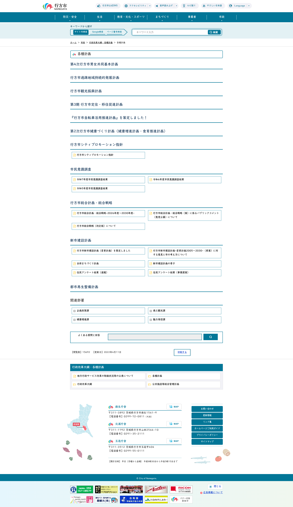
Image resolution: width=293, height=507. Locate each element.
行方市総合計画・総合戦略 (91, 203)
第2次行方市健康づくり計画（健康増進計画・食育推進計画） (118, 131)
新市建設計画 (80, 241)
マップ (174, 406)
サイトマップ (207, 442)
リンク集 (207, 422)
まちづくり (162, 17)
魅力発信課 (159, 319)
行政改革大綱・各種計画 (101, 43)
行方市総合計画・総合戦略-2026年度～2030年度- (105, 213)
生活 (99, 17)
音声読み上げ (166, 6)
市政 (221, 17)
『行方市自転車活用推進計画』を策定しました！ (108, 118)
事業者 (192, 17)
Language (239, 6)
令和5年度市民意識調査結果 (92, 188)
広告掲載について (213, 492)
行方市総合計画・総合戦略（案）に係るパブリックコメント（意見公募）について (186, 215)
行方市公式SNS (110, 6)
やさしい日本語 (214, 6)
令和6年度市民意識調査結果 (168, 179)
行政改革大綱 (84, 384)
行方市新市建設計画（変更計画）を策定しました (103, 251)
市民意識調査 (80, 169)
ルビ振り (191, 6)
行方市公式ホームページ (55, 6)
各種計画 (157, 376)
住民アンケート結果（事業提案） (171, 272)
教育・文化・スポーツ (131, 17)
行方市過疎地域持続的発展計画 (94, 78)
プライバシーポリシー (207, 435)
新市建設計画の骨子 (164, 263)
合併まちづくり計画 (88, 263)
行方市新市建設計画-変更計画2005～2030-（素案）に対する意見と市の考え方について (185, 253)
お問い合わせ (207, 409)
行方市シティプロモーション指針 (96, 145)
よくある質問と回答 (89, 335)
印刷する (182, 352)
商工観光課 (159, 311)
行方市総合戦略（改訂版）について (96, 226)
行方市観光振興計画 (86, 91)
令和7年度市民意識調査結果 (92, 179)
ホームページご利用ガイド (207, 429)
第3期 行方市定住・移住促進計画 (96, 105)
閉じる (217, 486)
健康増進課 (83, 319)
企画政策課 (83, 311)
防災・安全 (70, 17)
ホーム (73, 43)
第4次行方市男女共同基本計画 (94, 64)
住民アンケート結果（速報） (93, 272)
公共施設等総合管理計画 (165, 384)
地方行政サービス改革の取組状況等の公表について (105, 376)
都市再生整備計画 (84, 287)
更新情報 (207, 415)
